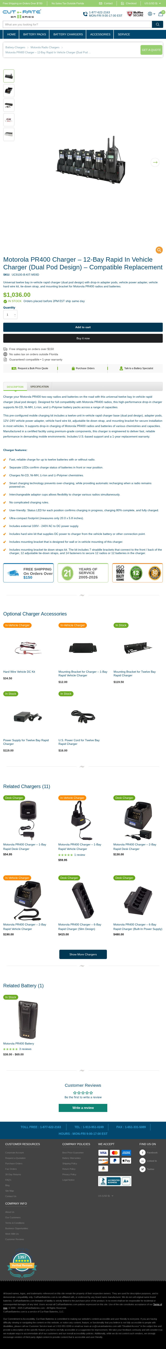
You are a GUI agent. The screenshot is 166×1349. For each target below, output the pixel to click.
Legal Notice (68, 1180)
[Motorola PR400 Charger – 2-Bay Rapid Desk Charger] (137, 820)
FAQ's (8, 1180)
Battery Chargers (68, 34)
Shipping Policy (69, 1163)
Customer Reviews (14, 1239)
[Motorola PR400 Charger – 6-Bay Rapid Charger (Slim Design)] (82, 900)
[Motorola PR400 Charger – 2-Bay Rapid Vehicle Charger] (27, 900)
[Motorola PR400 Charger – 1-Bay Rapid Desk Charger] (27, 820)
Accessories (100, 34)
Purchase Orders (85, 368)
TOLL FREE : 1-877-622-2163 (41, 1127)
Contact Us (10, 1196)
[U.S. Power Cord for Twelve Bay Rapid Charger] (83, 716)
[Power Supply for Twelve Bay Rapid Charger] (27, 716)
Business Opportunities (16, 1228)
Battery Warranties (71, 1158)
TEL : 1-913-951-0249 (89, 1127)
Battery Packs (34, 34)
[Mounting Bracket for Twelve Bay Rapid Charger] (138, 647)
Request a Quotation (15, 1158)
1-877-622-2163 (99, 12)
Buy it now (83, 338)
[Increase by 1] (15, 311)
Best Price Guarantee (73, 1152)
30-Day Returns (13, 1174)
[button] (155, 159)
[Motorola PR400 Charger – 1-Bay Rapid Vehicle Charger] (82, 820)
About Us (9, 1212)
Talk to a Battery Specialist (138, 368)
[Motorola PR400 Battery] (27, 1019)
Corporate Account (14, 1152)
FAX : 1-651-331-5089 (131, 1127)
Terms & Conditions (14, 1223)
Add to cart (83, 327)
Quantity (9, 307)
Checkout (131, 3)
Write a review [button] (83, 1108)
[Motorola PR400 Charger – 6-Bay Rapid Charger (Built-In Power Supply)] (137, 900)
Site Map (9, 1191)
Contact (108, 3)
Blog (7, 1185)
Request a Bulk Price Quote (33, 368)
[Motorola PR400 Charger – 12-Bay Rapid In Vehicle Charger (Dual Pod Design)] (156, 251)
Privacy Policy (69, 1174)
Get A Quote (151, 50)
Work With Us (12, 1234)
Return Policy (69, 1169)
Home (11, 34)
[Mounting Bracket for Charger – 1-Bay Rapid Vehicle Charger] (83, 647)
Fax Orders (11, 1169)
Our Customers (13, 1217)
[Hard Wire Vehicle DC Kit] (27, 647)
